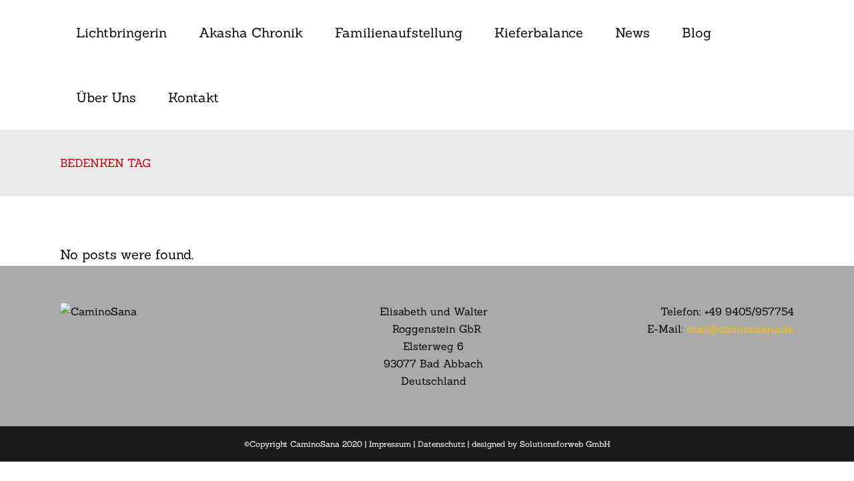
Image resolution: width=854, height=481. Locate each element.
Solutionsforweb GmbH (565, 444)
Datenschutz (441, 444)
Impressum (390, 444)
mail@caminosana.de (740, 328)
